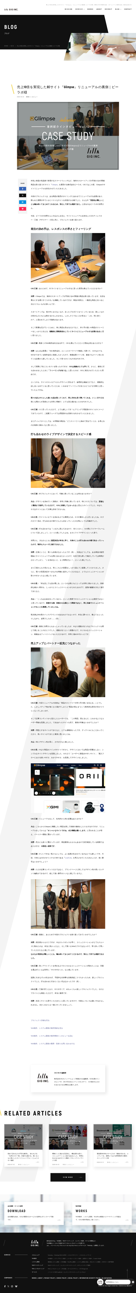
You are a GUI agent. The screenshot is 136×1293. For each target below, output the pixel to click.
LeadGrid (68, 858)
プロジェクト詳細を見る (40, 1020)
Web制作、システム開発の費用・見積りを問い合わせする (53, 1044)
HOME (6, 46)
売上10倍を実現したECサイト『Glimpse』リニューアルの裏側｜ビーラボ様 (38, 46)
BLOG (12, 46)
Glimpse (54, 185)
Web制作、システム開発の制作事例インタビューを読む (52, 1036)
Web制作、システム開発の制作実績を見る (47, 1028)
